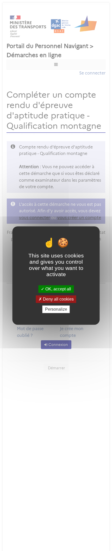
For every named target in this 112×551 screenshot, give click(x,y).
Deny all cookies (58, 299)
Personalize (56, 309)
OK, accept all (57, 289)
